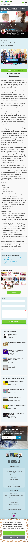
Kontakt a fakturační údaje (14, 486)
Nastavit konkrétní (14, 537)
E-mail (3, 303)
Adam (20, 457)
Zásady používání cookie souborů (14, 507)
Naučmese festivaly (14, 479)
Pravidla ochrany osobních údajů (14, 509)
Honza (16, 457)
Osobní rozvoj (13, 8)
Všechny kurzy (4, 8)
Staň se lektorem (14, 493)
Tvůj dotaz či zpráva (6, 308)
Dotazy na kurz (14, 292)
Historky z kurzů (14, 474)
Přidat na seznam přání (14, 73)
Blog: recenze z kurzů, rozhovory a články (14, 472)
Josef (12, 457)
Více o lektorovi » (9, 36)
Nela (8, 457)
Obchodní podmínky (14, 504)
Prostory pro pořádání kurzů (14, 484)
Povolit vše (14, 533)
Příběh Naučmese (14, 477)
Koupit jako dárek (14, 76)
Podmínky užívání (14, 502)
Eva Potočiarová (10, 29)
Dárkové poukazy (14, 500)
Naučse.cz (6, 2)
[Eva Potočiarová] (3, 31)
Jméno (3, 298)
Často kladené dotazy (14, 497)
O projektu (14, 469)
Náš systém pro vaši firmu (14, 481)
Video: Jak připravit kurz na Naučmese (14, 495)
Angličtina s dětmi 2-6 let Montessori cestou (15, 261)
